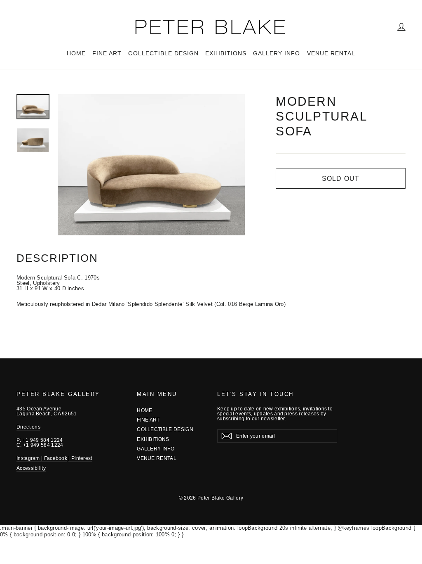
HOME (76, 53)
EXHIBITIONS (225, 53)
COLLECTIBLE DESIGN (163, 53)
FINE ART (107, 53)
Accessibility (31, 468)
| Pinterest (80, 458)
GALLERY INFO (276, 53)
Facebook (55, 458)
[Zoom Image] (151, 164)
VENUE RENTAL (331, 53)
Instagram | (30, 458)
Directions (28, 427)
